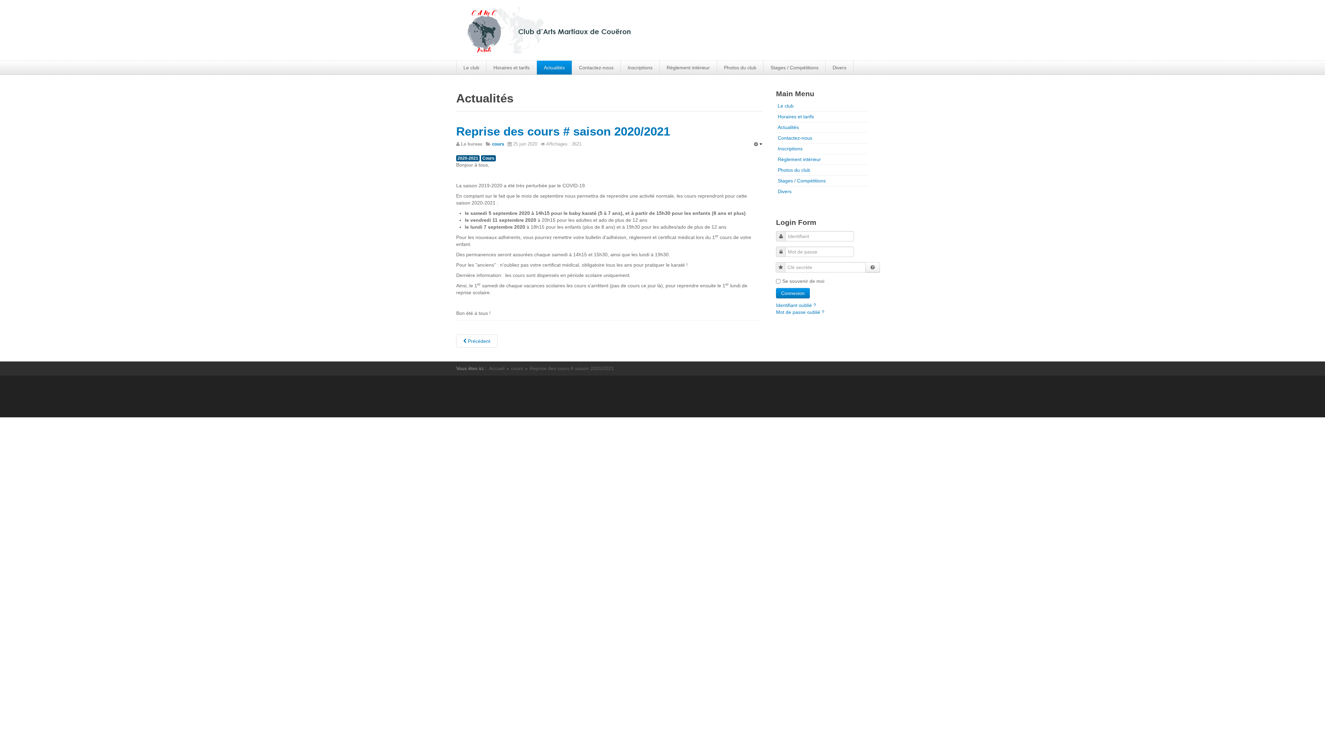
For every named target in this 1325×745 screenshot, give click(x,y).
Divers (839, 67)
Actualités (554, 67)
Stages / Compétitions (794, 67)
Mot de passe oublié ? (800, 312)
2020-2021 (468, 158)
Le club (471, 67)
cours (517, 368)
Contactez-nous (596, 67)
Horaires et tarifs (511, 67)
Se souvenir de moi (803, 281)
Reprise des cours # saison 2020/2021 (563, 131)
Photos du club (740, 67)
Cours (488, 158)
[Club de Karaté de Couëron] (603, 29)
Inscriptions (640, 67)
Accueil (496, 368)
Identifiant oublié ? (796, 305)
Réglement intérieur (688, 67)
